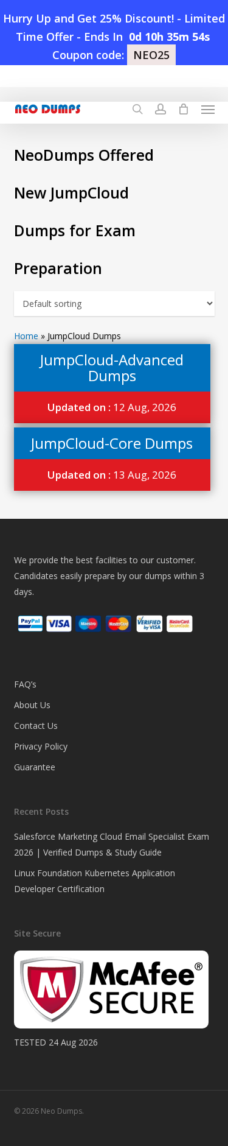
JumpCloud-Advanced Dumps (112, 367)
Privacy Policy (40, 746)
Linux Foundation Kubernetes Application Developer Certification (94, 881)
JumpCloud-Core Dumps (112, 443)
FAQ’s (25, 684)
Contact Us (36, 725)
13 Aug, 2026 (111, 475)
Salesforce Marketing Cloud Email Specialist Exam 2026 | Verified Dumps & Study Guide (111, 844)
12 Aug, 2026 (111, 407)
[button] (208, 109)
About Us (32, 705)
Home (26, 336)
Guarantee (34, 767)
